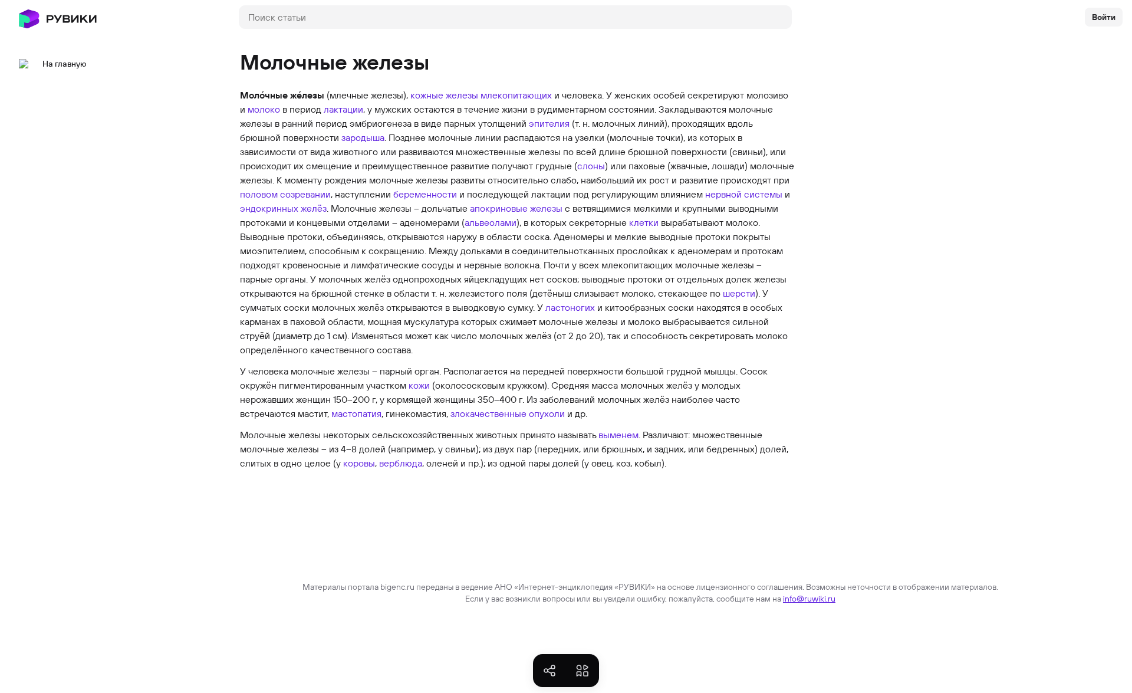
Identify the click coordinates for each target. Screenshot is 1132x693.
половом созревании (285, 194)
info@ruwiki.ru (809, 598)
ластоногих (570, 307)
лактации (343, 109)
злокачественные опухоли (507, 413)
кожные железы (444, 95)
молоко (264, 109)
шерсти (739, 293)
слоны (591, 166)
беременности (425, 194)
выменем (618, 435)
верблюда (400, 463)
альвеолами (490, 222)
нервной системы (743, 194)
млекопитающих (516, 95)
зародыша (362, 137)
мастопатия (356, 413)
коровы (359, 463)
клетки (644, 222)
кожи (419, 385)
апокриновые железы (516, 208)
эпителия (549, 123)
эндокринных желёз (283, 208)
